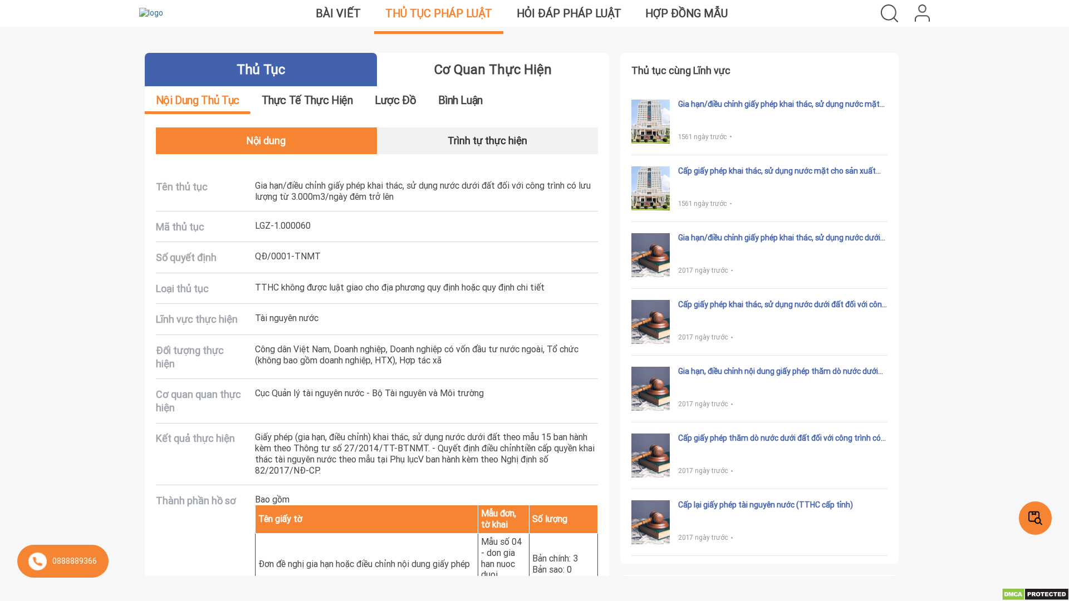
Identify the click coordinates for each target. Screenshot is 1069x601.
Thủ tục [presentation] (261, 69)
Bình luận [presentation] (460, 100)
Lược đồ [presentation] (395, 100)
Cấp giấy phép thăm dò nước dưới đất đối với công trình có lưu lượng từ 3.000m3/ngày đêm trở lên (779, 438)
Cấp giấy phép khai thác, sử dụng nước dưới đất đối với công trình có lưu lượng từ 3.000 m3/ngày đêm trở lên (782, 305)
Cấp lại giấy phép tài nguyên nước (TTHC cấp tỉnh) (765, 505)
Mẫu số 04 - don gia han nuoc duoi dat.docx (501, 563)
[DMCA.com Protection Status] (1035, 594)
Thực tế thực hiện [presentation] (307, 100)
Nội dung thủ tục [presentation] (197, 100)
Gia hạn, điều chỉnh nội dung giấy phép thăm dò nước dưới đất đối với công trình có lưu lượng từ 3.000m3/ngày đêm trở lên (778, 372)
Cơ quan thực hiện (493, 69)
